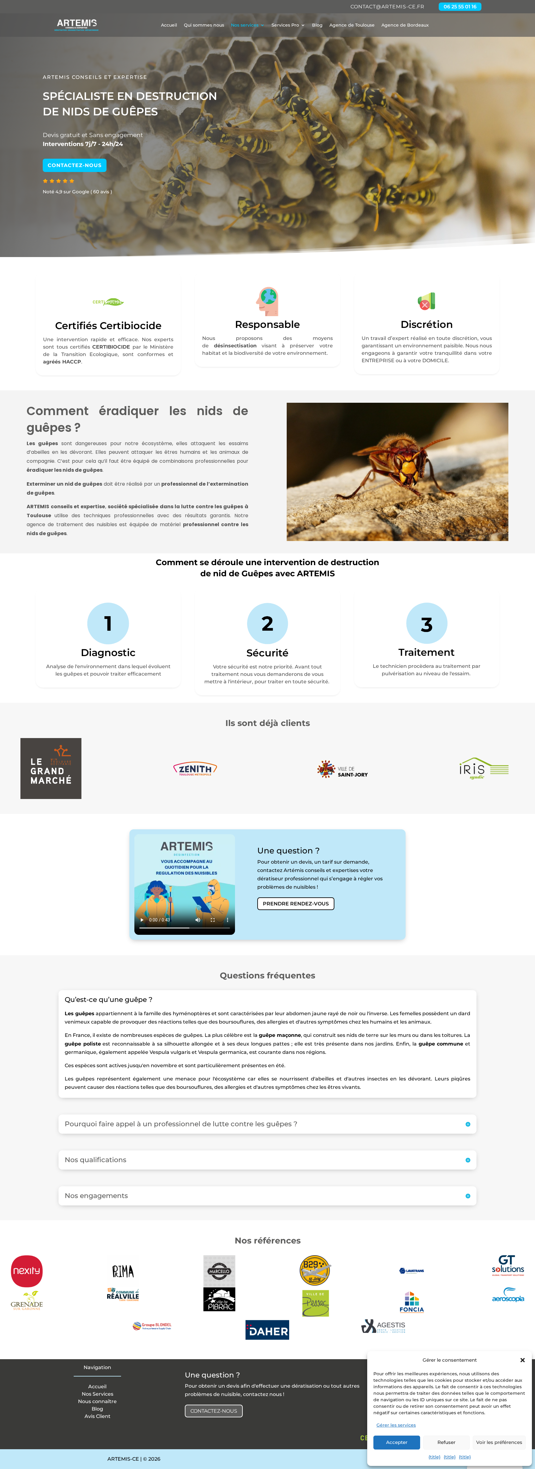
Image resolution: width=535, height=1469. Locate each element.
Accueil (169, 25)
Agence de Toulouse (352, 25)
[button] (523, 1360)
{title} (434, 1457)
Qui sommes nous (204, 25)
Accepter (396, 1442)
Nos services (245, 25)
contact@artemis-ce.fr (387, 7)
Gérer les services (396, 1425)
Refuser (446, 1442)
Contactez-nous (75, 165)
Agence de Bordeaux (405, 25)
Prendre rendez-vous (296, 904)
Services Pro (285, 25)
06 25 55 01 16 (460, 7)
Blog (317, 25)
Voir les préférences (499, 1442)
